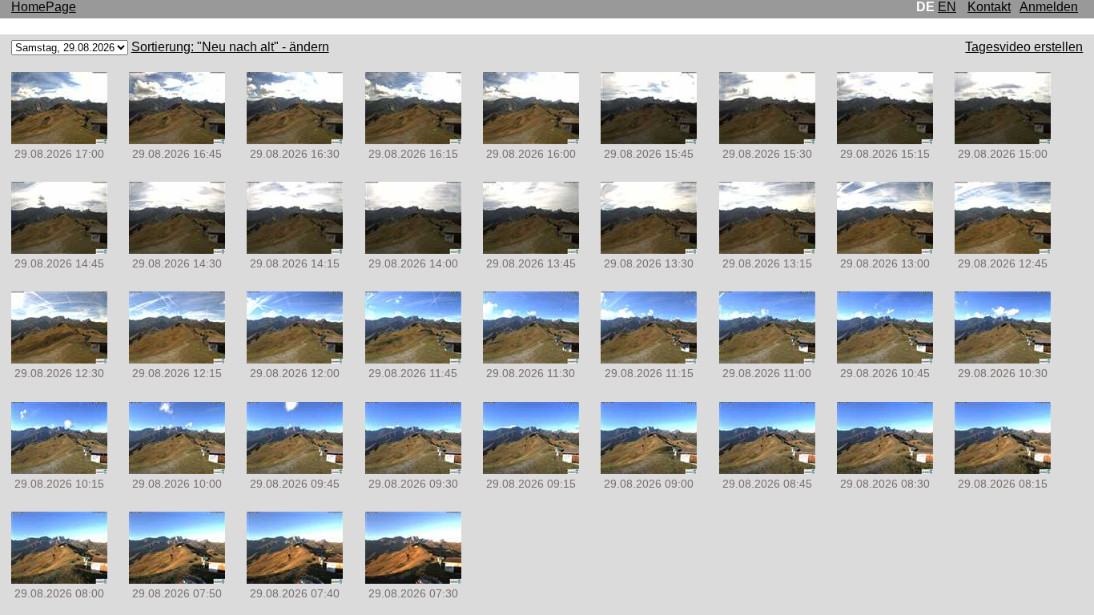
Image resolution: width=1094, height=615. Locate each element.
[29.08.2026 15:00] (1003, 140)
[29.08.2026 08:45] (767, 469)
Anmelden (1049, 7)
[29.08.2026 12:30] (59, 359)
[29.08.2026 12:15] (177, 359)
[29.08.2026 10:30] (1003, 359)
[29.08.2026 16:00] (531, 140)
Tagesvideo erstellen (1024, 47)
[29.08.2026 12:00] (295, 359)
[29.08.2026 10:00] (177, 469)
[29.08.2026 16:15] (413, 140)
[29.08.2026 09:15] (531, 469)
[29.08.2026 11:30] (531, 359)
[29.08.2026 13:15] (767, 249)
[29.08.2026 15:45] (649, 140)
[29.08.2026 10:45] (885, 359)
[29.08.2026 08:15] (1003, 469)
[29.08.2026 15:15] (885, 140)
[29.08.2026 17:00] (59, 140)
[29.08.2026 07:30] (413, 579)
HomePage (43, 7)
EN (947, 7)
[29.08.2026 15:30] (767, 140)
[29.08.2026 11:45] (413, 359)
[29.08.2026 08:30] (885, 469)
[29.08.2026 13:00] (885, 249)
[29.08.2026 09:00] (649, 469)
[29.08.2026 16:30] (295, 140)
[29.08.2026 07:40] (295, 579)
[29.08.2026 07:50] (177, 579)
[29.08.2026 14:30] (177, 249)
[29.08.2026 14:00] (413, 249)
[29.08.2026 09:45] (295, 469)
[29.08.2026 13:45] (531, 249)
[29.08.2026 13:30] (649, 249)
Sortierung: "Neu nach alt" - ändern (230, 47)
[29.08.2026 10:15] (59, 469)
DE (925, 7)
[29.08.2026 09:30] (413, 469)
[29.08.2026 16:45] (177, 140)
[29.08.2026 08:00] (59, 579)
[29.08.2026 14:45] (59, 249)
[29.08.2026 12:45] (1003, 249)
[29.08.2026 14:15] (295, 249)
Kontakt (989, 7)
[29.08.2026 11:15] (649, 359)
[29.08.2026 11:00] (767, 359)
